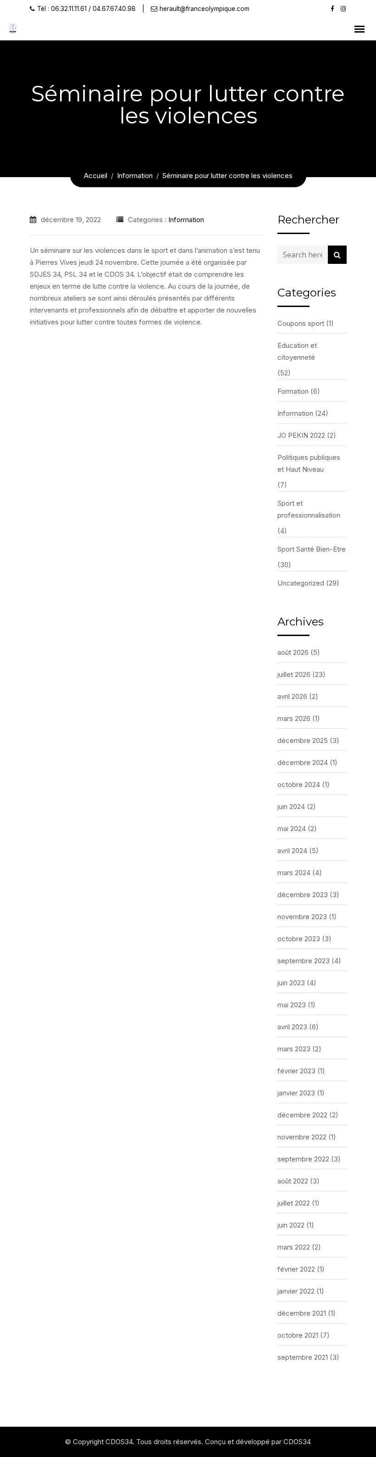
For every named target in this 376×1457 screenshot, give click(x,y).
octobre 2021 (297, 1335)
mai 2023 (291, 1004)
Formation (293, 391)
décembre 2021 (301, 1313)
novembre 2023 (302, 916)
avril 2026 (292, 696)
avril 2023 (292, 1026)
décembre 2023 (302, 894)
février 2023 (296, 1070)
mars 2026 (293, 718)
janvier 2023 (296, 1093)
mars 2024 (293, 872)
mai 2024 (291, 828)
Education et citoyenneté (297, 351)
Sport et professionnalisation (308, 509)
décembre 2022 (302, 1115)
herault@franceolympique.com (204, 8)
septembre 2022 (303, 1159)
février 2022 (296, 1269)
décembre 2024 (302, 762)
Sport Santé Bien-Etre (311, 549)
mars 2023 (293, 1048)
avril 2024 (292, 850)
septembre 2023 (303, 960)
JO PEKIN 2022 (301, 435)
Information (186, 219)
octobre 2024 (298, 784)
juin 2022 (290, 1225)
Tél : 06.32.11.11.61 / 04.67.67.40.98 (86, 8)
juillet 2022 (293, 1203)
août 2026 (293, 652)
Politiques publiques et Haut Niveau (308, 463)
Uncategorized (300, 583)
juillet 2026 (293, 674)
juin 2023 (291, 982)
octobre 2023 (298, 938)
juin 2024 (291, 806)
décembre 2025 (302, 740)
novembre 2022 (301, 1137)
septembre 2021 (302, 1357)
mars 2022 (293, 1247)
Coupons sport (300, 323)
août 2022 (292, 1181)
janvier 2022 (296, 1291)
